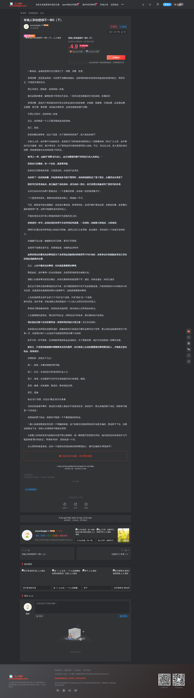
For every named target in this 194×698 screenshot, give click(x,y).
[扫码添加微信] (188, 349)
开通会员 (180, 4)
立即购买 (116, 57)
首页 (24, 13)
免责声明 (67, 670)
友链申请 (58, 670)
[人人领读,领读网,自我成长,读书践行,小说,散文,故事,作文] (18, 677)
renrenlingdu (35, 25)
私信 (124, 26)
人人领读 (71, 674)
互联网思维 (33, 13)
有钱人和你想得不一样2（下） (43, 20)
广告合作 (77, 670)
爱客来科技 (82, 674)
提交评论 (123, 616)
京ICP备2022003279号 (101, 674)
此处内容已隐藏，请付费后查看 (76, 455)
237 (44, 535)
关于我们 (87, 670)
